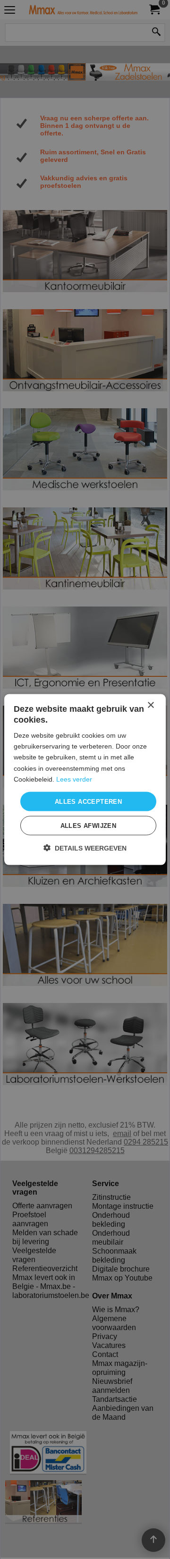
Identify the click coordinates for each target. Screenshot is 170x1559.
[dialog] (85, 779)
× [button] (150, 704)
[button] (85, 848)
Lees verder (74, 779)
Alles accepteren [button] (88, 801)
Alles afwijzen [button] (88, 825)
